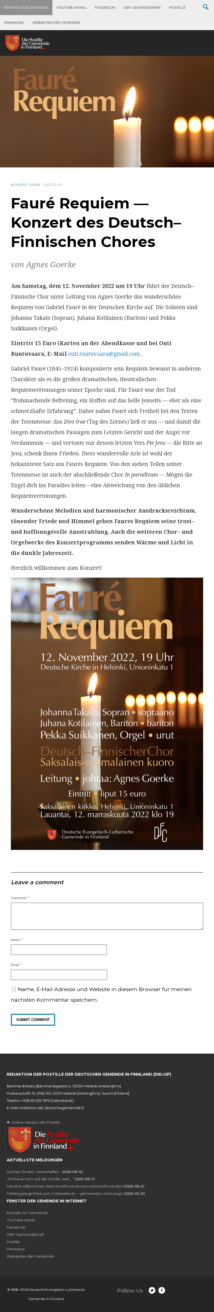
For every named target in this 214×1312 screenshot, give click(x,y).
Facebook (105, 7)
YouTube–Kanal (72, 7)
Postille (177, 7)
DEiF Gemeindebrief (142, 7)
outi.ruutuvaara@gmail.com (104, 354)
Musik (34, 184)
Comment (18, 898)
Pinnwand (14, 22)
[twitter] (152, 1290)
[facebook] (162, 1290)
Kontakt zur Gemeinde (26, 7)
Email (15, 965)
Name (15, 940)
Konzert (19, 184)
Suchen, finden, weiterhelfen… (34, 1171)
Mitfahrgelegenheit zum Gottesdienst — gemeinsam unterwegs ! (65, 1193)
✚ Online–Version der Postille (33, 1122)
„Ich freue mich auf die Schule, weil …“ (40, 1179)
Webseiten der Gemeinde (56, 22)
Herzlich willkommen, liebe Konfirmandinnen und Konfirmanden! (65, 1186)
